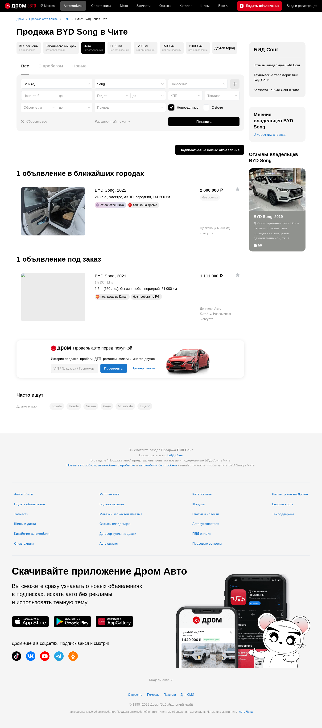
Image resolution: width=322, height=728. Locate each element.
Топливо (213, 96)
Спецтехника (24, 543)
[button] (144, 406)
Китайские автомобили (32, 533)
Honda (74, 406)
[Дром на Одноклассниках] (73, 656)
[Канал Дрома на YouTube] (45, 656)
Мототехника (109, 494)
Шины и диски (25, 524)
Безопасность (282, 504)
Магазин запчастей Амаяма (120, 514)
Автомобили (73, 6)
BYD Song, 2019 (268, 217)
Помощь (153, 694)
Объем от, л (33, 107)
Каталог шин (202, 494)
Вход (302, 6)
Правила (170, 694)
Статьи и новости (205, 514)
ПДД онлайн (201, 533)
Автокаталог (108, 543)
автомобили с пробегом (116, 465)
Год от (102, 96)
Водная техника (111, 504)
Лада (107, 406)
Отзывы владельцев (114, 524)
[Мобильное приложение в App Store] (30, 621)
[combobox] (56, 84)
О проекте (135, 694)
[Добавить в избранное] (237, 189)
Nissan (91, 406)
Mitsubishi (125, 406)
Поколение (179, 84)
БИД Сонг (266, 50)
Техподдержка (283, 514)
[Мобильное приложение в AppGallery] (114, 621)
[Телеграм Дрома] (59, 656)
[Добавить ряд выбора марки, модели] (234, 84)
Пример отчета (143, 368)
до (134, 96)
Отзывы (165, 6)
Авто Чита (246, 711)
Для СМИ (187, 694)
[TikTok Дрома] (16, 656)
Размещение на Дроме (290, 494)
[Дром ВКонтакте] (30, 656)
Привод (103, 107)
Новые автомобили (81, 465)
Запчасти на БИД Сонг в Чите (276, 90)
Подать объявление (29, 504)
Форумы (198, 504)
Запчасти (143, 6)
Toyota (57, 406)
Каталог (186, 6)
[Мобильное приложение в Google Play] (72, 621)
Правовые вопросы (207, 543)
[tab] (25, 68)
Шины (205, 6)
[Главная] (20, 6)
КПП (174, 96)
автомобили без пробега (158, 465)
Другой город (225, 48)
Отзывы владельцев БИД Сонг (277, 65)
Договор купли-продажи (117, 533)
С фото (217, 107)
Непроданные (187, 107)
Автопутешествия (205, 524)
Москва (49, 6)
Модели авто (159, 680)
